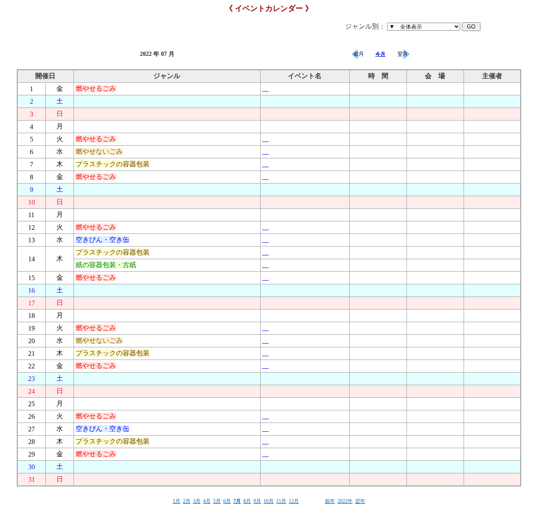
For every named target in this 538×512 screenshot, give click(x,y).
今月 (380, 54)
